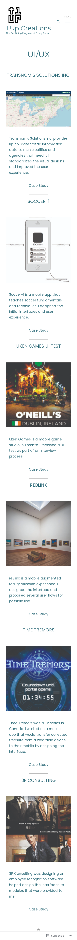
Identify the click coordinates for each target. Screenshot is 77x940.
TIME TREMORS (38, 630)
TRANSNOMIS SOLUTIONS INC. (38, 75)
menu (67, 16)
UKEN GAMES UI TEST (38, 346)
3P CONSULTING (39, 780)
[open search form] (58, 21)
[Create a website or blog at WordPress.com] (38, 930)
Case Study (38, 185)
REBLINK (38, 485)
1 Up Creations (28, 28)
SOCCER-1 (38, 201)
